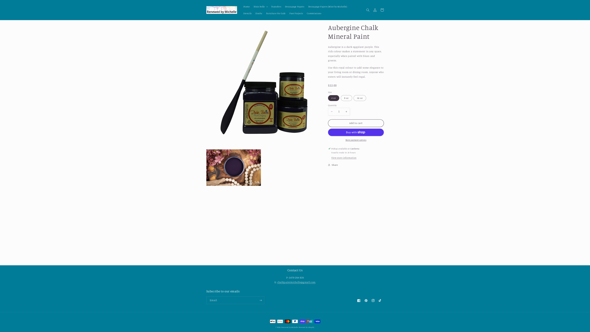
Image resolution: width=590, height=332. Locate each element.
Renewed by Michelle (289, 327)
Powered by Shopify (306, 327)
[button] (260, 6)
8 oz (346, 98)
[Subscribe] (260, 300)
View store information (343, 157)
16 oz (360, 98)
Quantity (332, 105)
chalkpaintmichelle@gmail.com (296, 282)
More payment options (356, 140)
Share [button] (335, 165)
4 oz (333, 98)
